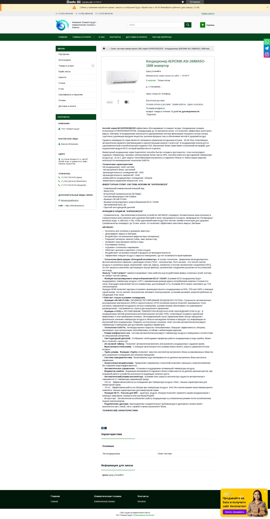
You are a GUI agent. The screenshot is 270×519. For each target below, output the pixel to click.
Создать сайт (87, 2)
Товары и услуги (81, 37)
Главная (62, 37)
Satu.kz (147, 513)
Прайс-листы (64, 71)
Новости (62, 77)
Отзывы (62, 100)
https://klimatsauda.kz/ (75, 206)
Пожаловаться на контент (144, 515)
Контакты (115, 37)
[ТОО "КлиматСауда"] (62, 30)
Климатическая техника (104, 501)
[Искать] (187, 25)
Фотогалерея (64, 60)
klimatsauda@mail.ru (70, 200)
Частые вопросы (162, 37)
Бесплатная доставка (155, 100)
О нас (102, 37)
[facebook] (102, 428)
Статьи (61, 83)
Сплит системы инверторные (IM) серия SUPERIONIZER (137, 49)
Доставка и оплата (136, 37)
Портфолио (63, 54)
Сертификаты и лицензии (70, 94)
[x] (105, 428)
